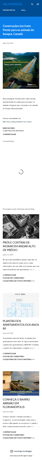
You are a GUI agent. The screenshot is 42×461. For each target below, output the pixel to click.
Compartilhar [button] (9, 134)
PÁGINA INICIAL (9, 10)
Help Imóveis (12, 4)
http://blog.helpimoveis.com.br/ (19, 122)
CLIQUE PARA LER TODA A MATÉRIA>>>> (19, 281)
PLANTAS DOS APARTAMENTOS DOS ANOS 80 (21, 324)
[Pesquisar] (32, 4)
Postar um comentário (13, 278)
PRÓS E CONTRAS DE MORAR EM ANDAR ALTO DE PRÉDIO (19, 246)
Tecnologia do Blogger (22, 451)
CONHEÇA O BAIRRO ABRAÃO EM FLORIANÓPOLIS (16, 403)
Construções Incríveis (13, 131)
